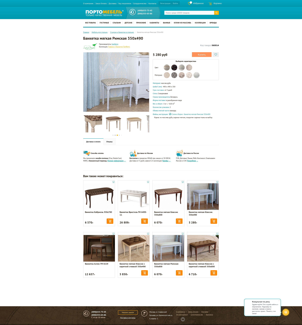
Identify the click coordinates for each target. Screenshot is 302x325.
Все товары (90, 22)
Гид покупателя (124, 3)
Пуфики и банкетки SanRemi (119, 47)
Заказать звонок (128, 312)
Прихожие (141, 22)
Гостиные (104, 22)
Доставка (112, 3)
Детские (128, 22)
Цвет (156, 67)
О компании (88, 3)
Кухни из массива (182, 22)
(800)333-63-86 (145, 13)
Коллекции (200, 22)
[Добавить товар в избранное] (216, 54)
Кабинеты (154, 22)
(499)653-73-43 (145, 10)
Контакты (152, 3)
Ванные (166, 22)
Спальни (117, 22)
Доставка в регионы (127, 318)
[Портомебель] (105, 13)
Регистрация (165, 3)
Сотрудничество (139, 3)
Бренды (213, 22)
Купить (202, 54)
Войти (175, 3)
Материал (158, 75)
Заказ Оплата (101, 3)
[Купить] (110, 221)
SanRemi (115, 44)
